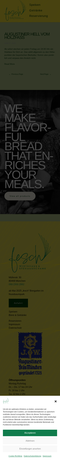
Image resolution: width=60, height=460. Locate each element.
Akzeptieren (30, 433)
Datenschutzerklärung (32, 456)
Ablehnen (30, 440)
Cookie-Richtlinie (15, 456)
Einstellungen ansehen (30, 448)
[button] (55, 401)
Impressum (47, 456)
